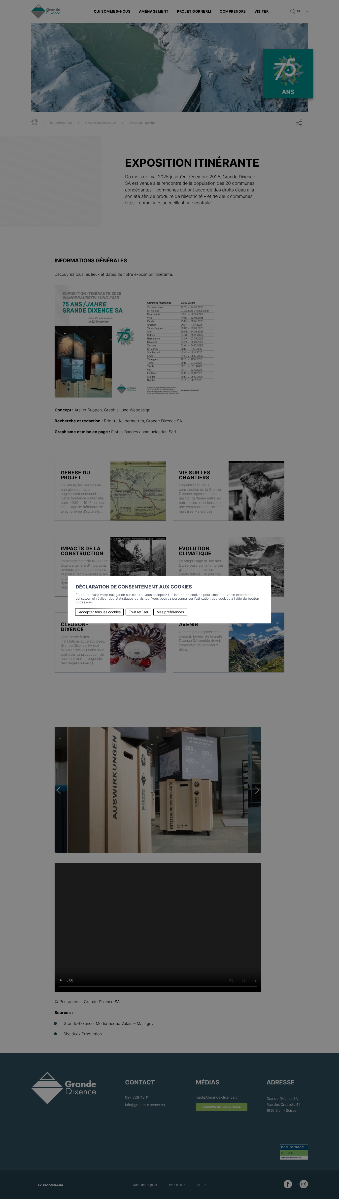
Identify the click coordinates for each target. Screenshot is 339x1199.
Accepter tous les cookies (100, 612)
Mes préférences (170, 612)
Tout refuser (138, 612)
